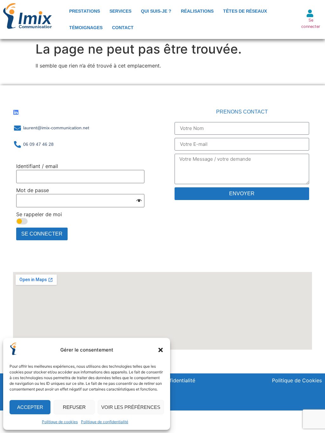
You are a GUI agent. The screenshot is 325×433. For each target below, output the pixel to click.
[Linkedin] (16, 112)
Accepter (30, 407)
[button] (160, 350)
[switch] (22, 221)
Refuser (74, 407)
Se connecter (42, 233)
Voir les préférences (130, 407)
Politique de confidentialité (104, 421)
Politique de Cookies (297, 380)
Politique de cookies (60, 421)
